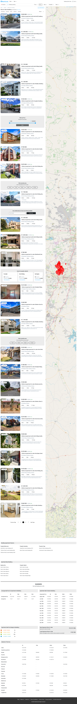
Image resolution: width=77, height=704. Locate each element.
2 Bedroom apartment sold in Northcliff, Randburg (32, 21)
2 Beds (22, 187)
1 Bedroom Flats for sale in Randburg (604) (8, 550)
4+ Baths (32, 342)
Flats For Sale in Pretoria (5, 567)
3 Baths (25, 342)
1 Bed (16, 187)
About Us (22, 699)
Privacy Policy (41, 699)
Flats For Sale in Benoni (4, 575)
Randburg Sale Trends (67, 1)
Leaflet (67, 6)
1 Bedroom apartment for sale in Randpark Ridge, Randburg (32, 291)
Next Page (32, 522)
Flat (40, 4)
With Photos (3, 11)
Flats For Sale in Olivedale (24, 573)
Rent (10, 1)
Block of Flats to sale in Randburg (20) (26, 550)
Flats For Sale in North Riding (24, 569)
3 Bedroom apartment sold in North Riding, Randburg (32, 38)
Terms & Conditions (34, 699)
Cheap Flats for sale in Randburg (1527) (26, 548)
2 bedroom (19, 11)
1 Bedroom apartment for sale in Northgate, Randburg (32, 458)
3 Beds (28, 187)
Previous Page (13, 522)
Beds (45, 4)
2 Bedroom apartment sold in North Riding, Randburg (32, 71)
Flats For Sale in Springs (4, 573)
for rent (19, 9)
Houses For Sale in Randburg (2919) (45, 548)
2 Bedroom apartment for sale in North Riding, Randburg (32, 492)
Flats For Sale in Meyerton (5, 571)
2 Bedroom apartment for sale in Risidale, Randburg (32, 88)
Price (35, 4)
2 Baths (19, 342)
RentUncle (4, 1)
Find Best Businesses (57, 699)
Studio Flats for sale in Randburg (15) (7, 548)
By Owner (7, 11)
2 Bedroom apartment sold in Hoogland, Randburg (32, 105)
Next (43, 277)
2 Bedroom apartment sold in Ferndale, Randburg (32, 510)
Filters (57, 4)
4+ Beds (34, 187)
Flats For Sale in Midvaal (4, 569)
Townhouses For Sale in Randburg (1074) (46, 550)
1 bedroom (14, 11)
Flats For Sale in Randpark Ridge (25, 575)
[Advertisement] (22, 55)
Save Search (41, 7)
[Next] (18, 21)
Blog (18, 699)
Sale (14, 1)
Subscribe (31, 213)
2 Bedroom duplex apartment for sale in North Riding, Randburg (32, 354)
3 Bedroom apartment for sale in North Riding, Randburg (32, 198)
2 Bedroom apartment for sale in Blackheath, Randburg (32, 136)
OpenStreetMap (71, 6)
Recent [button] (40, 11)
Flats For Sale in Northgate (24, 571)
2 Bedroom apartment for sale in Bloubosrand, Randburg (32, 388)
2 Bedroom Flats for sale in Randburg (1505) (8, 552)
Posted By (50, 4)
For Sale (3, 4)
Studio (11, 11)
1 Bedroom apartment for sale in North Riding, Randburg (32, 171)
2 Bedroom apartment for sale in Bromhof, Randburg (32, 153)
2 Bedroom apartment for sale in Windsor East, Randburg (32, 309)
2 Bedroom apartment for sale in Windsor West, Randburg (32, 406)
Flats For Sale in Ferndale (24, 567)
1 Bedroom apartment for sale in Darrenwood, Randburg (32, 423)
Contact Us (27, 699)
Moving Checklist (48, 699)
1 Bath (12, 342)
